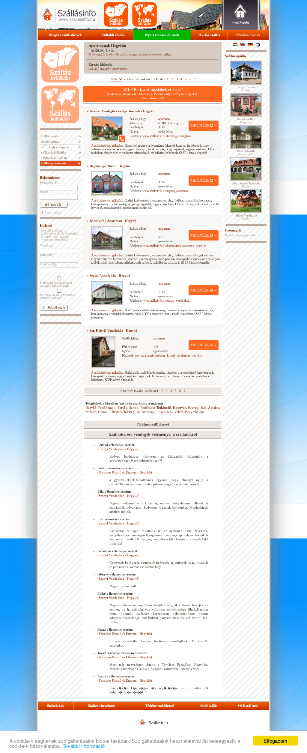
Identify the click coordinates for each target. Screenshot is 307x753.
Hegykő (104, 68)
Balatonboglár (246, 153)
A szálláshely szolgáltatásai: (107, 145)
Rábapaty (115, 412)
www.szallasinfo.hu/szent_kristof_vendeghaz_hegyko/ (168, 355)
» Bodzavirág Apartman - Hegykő (111, 221)
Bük (203, 407)
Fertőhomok (106, 407)
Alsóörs (246, 217)
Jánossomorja (145, 412)
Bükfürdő (164, 407)
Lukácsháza (164, 412)
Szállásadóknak (248, 35)
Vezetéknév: (47, 245)
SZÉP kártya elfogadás (54, 147)
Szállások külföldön (53, 158)
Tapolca (246, 185)
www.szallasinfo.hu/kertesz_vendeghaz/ (166, 136)
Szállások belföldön (53, 152)
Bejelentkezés (50, 177)
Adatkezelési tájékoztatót (54, 285)
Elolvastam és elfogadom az (56, 284)
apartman (164, 119)
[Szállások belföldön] (116, 14)
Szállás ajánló (235, 56)
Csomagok (233, 230)
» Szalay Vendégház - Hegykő (108, 275)
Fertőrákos (148, 407)
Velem (178, 412)
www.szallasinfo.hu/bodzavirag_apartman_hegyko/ (174, 245)
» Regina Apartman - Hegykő (108, 166)
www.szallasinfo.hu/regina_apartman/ (165, 191)
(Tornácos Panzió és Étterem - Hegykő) (124, 472)
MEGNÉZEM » (203, 125)
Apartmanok (119, 68)
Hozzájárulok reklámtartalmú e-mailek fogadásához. (58, 297)
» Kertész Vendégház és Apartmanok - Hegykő (120, 111)
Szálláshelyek (49, 136)
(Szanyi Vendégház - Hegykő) (118, 449)
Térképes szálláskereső (159, 705)
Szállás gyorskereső (53, 163)
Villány (246, 89)
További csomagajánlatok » (241, 235)
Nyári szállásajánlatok (162, 35)
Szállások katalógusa (101, 705)
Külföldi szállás (113, 35)
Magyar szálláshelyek (65, 35)
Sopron (193, 407)
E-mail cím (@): (49, 264)
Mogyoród (246, 121)
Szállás (92, 68)
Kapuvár (179, 407)
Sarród (134, 407)
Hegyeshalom (194, 412)
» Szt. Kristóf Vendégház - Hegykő (112, 330)
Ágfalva (213, 407)
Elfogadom (275, 740)
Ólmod (103, 412)
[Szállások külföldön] (144, 14)
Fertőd (122, 407)
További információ (84, 745)
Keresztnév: (47, 254)
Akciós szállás (209, 35)
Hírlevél (46, 225)
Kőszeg (129, 412)
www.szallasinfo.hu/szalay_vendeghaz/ (166, 300)
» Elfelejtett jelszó (50, 212)
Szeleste (90, 412)
